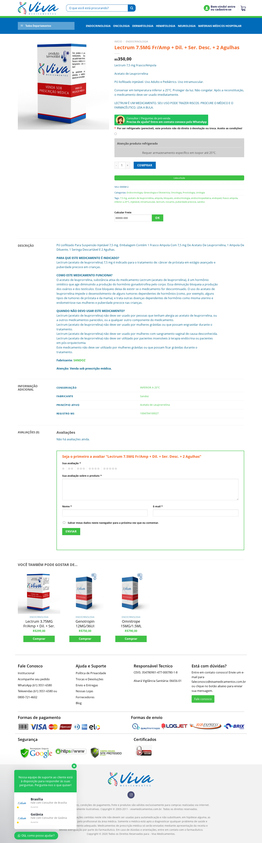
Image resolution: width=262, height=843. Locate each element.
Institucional (26, 673)
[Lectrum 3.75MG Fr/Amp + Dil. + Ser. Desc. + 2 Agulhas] (39, 592)
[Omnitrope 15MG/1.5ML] (131, 592)
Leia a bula (179, 178)
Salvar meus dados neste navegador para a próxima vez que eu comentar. (113, 522)
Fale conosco (203, 699)
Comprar (144, 165)
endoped (217, 198)
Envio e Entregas (87, 685)
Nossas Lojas (84, 691)
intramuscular (147, 201)
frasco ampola (230, 198)
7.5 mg (123, 198)
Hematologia (165, 26)
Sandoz (144, 396)
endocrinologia (182, 198)
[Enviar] (132, 8)
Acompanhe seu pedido (34, 679)
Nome (67, 506)
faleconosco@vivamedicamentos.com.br (219, 682)
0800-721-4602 (27, 697)
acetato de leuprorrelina (140, 198)
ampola (159, 198)
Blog (79, 703)
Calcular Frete (122, 212)
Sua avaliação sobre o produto (82, 475)
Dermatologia (142, 26)
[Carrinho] (242, 8)
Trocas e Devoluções (89, 679)
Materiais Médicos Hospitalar (220, 26)
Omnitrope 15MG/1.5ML (131, 623)
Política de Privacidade (91, 673)
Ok (157, 218)
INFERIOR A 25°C (150, 387)
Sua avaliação (71, 463)
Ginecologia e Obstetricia (157, 192)
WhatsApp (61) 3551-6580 (35, 685)
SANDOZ (79, 360)
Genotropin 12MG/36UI (85, 623)
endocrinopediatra (201, 198)
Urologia (200, 192)
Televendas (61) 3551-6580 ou (37, 691)
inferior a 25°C (121, 201)
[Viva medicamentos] (38, 8)
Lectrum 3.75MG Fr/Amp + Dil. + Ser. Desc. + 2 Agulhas (39, 626)
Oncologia (121, 26)
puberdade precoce (185, 201)
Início (118, 41)
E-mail (158, 506)
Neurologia (187, 26)
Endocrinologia (98, 26)
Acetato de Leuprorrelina (155, 404)
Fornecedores (85, 697)
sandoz (201, 201)
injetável (134, 201)
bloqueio (168, 198)
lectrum (160, 201)
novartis (170, 201)
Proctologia (189, 192)
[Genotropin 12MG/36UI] (85, 592)
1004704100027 (149, 413)
